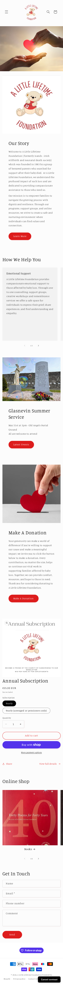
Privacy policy (19, 979)
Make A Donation (23, 598)
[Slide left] (24, 345)
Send (12, 934)
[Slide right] (38, 345)
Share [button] (9, 763)
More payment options (31, 752)
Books (28, 849)
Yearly (9, 703)
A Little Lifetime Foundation (29, 975)
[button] (6, 11)
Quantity (6, 718)
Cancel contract (49, 979)
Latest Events (21, 444)
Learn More (19, 236)
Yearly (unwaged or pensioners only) (26, 710)
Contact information (37, 979)
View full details (48, 763)
